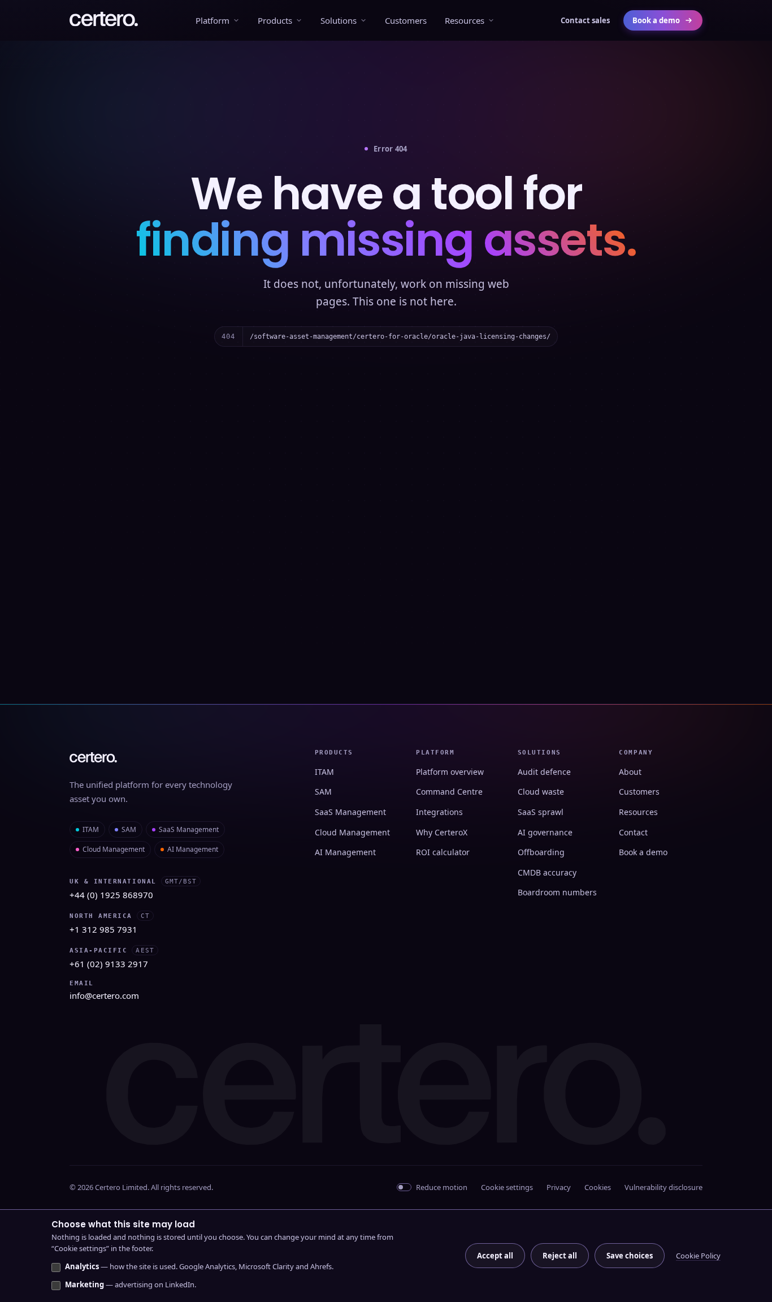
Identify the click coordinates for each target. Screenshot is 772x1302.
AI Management (192, 849)
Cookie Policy (698, 1256)
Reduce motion (441, 1187)
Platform (212, 20)
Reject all (560, 1256)
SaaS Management (189, 829)
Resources (464, 20)
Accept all (495, 1256)
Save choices (629, 1256)
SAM (129, 829)
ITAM (91, 829)
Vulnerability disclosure (663, 1187)
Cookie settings (507, 1187)
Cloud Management (114, 849)
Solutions (338, 20)
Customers (406, 20)
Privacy (559, 1187)
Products (275, 20)
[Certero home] (103, 20)
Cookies (597, 1187)
